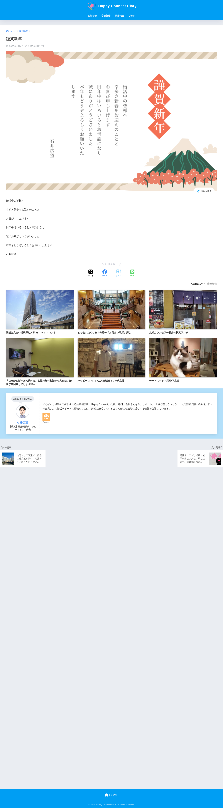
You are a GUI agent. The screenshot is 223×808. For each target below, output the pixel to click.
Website (46, 422)
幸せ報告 (105, 15)
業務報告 (119, 15)
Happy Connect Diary (117, 6)
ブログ (132, 15)
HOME (113, 795)
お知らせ (92, 15)
